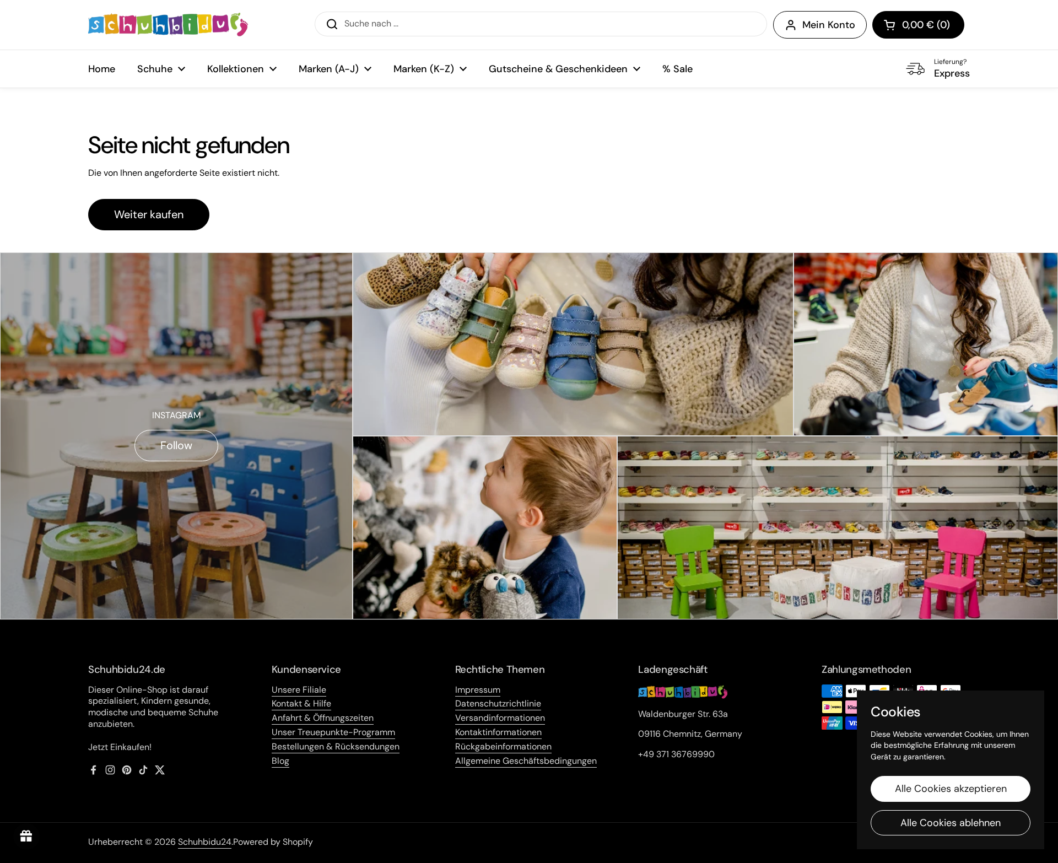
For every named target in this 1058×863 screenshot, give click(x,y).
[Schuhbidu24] (168, 25)
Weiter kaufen (148, 214)
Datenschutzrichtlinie (498, 703)
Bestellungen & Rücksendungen (336, 746)
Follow (176, 445)
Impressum (477, 689)
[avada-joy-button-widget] (26, 836)
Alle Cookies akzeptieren (951, 788)
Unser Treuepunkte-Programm (333, 732)
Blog (280, 761)
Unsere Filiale (299, 689)
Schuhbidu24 (204, 842)
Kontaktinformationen (498, 732)
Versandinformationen (500, 718)
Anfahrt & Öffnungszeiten (323, 718)
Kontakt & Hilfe (301, 703)
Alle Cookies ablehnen (950, 822)
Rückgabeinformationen (503, 746)
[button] (918, 25)
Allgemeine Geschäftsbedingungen (526, 761)
